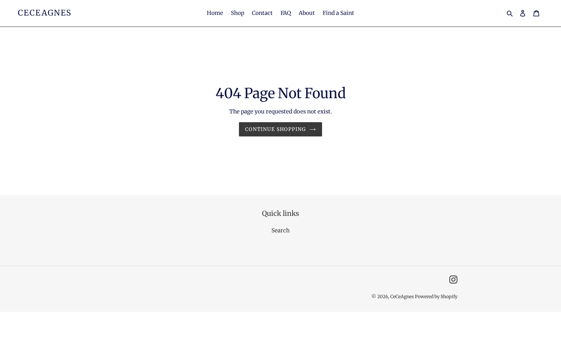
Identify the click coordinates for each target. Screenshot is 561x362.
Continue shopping (275, 129)
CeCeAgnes (45, 13)
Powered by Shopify (436, 296)
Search (280, 230)
